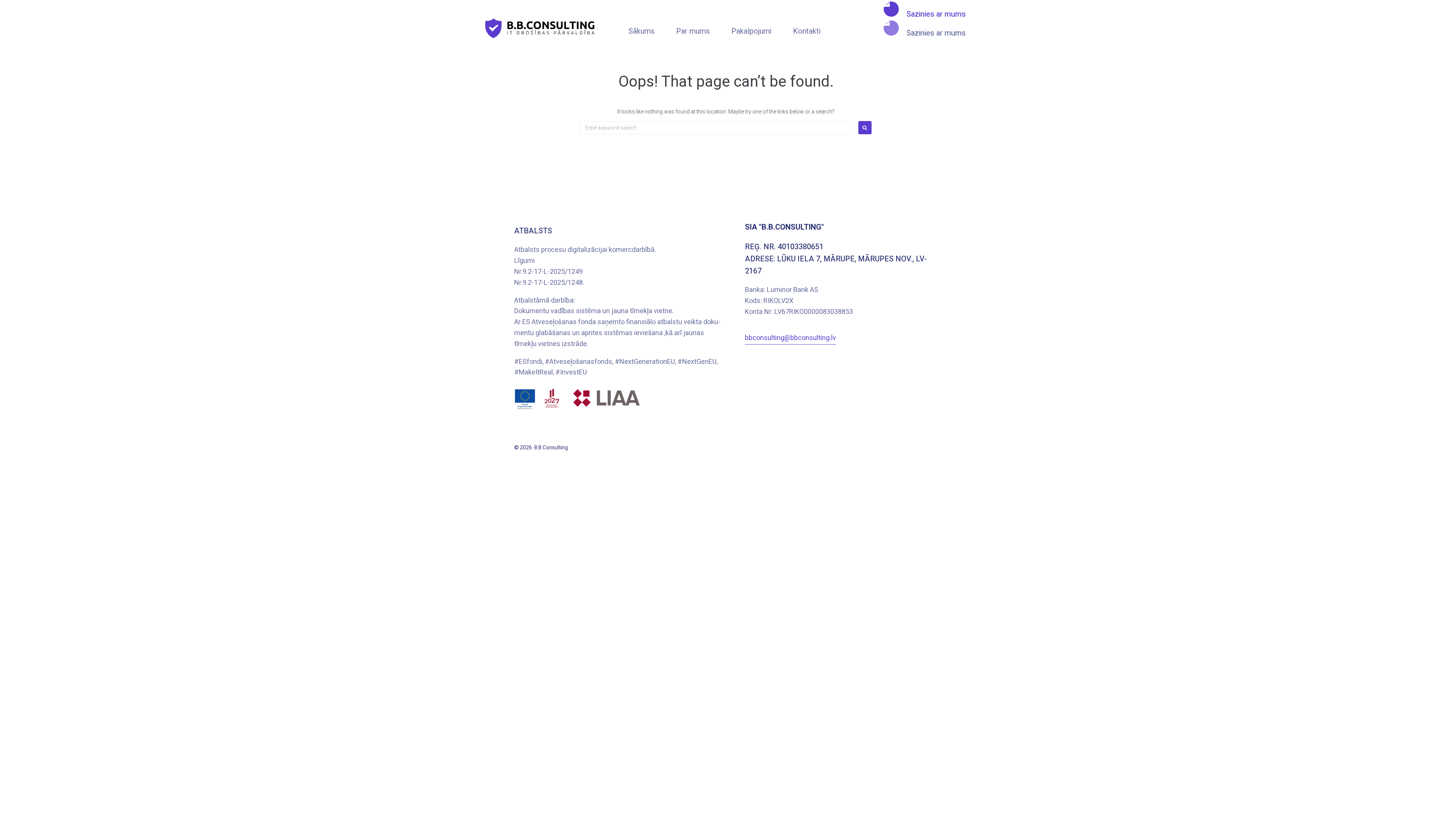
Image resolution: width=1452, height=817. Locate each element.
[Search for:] (717, 127)
